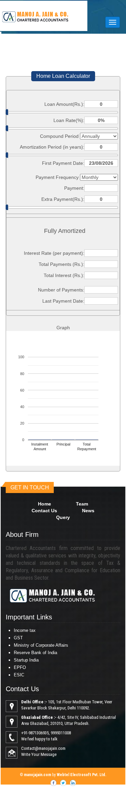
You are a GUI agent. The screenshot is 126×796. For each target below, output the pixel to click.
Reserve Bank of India (35, 652)
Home (44, 504)
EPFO (20, 667)
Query (63, 517)
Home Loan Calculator (63, 76)
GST (18, 637)
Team (82, 504)
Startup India (26, 660)
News (88, 510)
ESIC (19, 674)
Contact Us (44, 510)
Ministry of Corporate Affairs (41, 645)
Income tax (25, 630)
